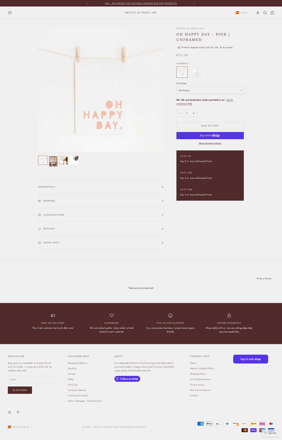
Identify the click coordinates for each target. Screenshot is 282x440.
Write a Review (264, 278)
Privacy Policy (197, 384)
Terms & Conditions (200, 390)
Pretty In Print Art (190, 28)
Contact (72, 373)
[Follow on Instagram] (9, 412)
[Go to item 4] (74, 160)
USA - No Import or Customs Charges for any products (141, 3)
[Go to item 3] (63, 160)
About (193, 363)
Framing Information (78, 395)
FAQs (70, 379)
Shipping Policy (198, 373)
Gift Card (73, 384)
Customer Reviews (77, 390)
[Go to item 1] (42, 160)
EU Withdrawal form (200, 379)
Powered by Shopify (132, 427)
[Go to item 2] (53, 161)
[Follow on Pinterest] (18, 412)
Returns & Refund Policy (202, 368)
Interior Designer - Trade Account (84, 400)
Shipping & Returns (77, 363)
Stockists (72, 368)
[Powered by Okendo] (22, 280)
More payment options (210, 143)
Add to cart (210, 125)
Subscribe (20, 390)
